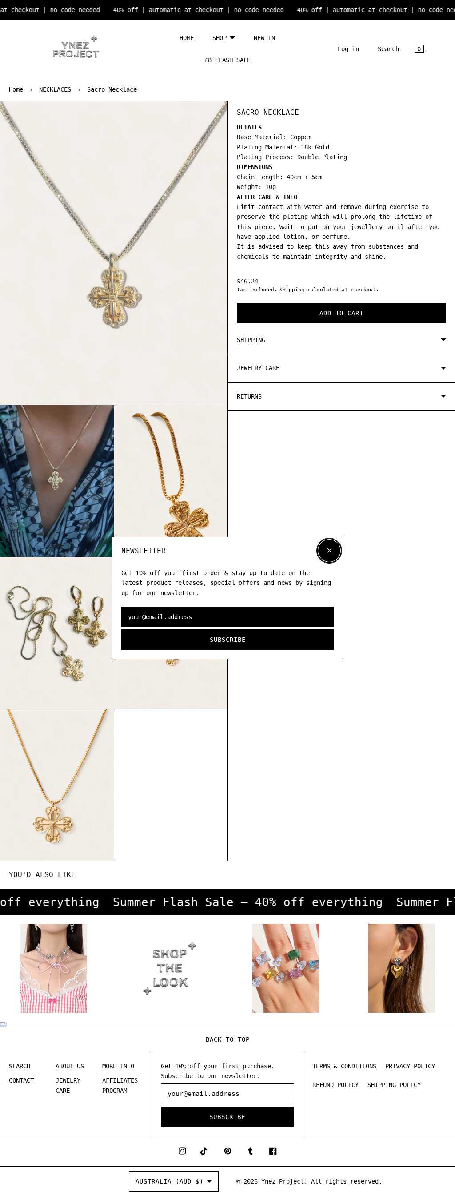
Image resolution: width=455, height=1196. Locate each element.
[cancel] (329, 551)
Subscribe (228, 639)
